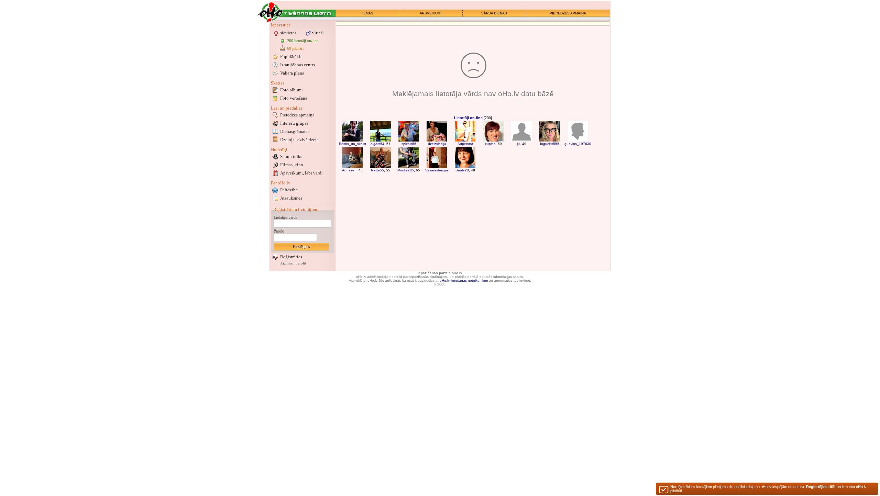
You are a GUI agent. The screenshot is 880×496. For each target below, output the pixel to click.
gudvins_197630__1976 (584, 144)
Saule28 (462, 170)
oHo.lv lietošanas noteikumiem (464, 280)
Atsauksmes (291, 198)
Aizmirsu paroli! (293, 263)
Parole (279, 231)
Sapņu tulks (291, 156)
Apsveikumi (301, 173)
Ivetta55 (377, 170)
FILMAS (367, 13)
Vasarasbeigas (437, 170)
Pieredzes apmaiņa (297, 114)
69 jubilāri (295, 48)
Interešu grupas (294, 123)
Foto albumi (291, 89)
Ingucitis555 (549, 144)
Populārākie (291, 56)
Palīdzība (289, 189)
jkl (518, 144)
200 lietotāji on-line (302, 40)
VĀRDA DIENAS (494, 13)
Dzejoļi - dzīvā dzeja (299, 139)
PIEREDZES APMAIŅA (568, 13)
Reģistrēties (291, 256)
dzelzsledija (437, 144)
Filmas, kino (291, 164)
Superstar (465, 144)
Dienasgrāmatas (294, 131)
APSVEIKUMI (430, 13)
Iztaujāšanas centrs (297, 64)
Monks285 (405, 170)
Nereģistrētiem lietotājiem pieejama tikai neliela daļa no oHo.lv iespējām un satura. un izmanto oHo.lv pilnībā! (768, 489)
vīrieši (318, 32)
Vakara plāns (292, 73)
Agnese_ (349, 170)
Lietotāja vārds (285, 217)
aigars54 (377, 144)
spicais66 (409, 144)
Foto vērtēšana (293, 98)
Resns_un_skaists (353, 144)
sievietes (288, 32)
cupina (490, 144)
